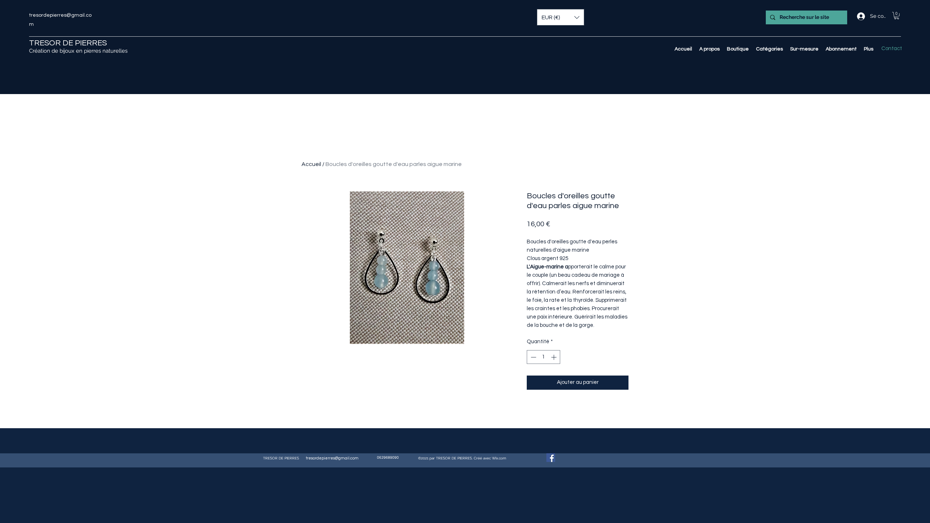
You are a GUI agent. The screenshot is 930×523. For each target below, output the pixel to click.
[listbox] (560, 17)
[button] (896, 15)
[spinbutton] (544, 357)
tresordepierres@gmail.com (332, 458)
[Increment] (554, 357)
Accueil (311, 164)
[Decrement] (533, 357)
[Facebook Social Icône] (550, 457)
